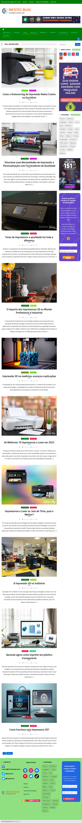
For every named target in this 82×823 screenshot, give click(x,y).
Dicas (25, 32)
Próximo (9, 753)
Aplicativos (6, 32)
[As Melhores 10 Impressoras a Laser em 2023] (29, 416)
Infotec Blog (26, 245)
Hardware (43, 32)
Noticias (33, 32)
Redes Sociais (63, 143)
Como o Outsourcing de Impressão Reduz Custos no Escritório (29, 96)
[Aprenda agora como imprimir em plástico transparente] (29, 628)
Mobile (76, 132)
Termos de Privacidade (42, 2)
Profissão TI (63, 32)
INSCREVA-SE (70, 799)
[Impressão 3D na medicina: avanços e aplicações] (29, 353)
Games (77, 129)
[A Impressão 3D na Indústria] (29, 557)
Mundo (62, 136)
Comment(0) (34, 102)
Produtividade (63, 139)
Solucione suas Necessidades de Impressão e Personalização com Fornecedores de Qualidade (29, 164)
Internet (52, 32)
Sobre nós (53, 2)
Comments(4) (35, 734)
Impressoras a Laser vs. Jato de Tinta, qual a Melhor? (29, 513)
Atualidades (25, 372)
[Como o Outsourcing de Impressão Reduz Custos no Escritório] (29, 68)
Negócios (33, 305)
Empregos (24, 90)
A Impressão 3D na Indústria (29, 583)
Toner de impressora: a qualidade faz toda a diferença (29, 239)
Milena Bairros (26, 381)
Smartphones (63, 146)
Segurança (73, 143)
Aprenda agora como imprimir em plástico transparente (29, 656)
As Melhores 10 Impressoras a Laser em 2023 (29, 442)
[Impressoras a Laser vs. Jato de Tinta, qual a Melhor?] (29, 485)
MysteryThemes (16, 821)
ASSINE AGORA (68, 257)
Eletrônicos (25, 158)
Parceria (31, 2)
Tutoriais (6, 36)
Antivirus (62, 119)
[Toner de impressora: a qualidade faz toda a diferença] (29, 211)
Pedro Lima (26, 102)
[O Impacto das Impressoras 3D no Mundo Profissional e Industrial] (29, 283)
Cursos (77, 122)
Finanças (16, 32)
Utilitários (32, 90)
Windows (62, 153)
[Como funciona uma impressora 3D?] (29, 703)
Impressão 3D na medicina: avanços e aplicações (29, 376)
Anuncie (25, 2)
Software (74, 32)
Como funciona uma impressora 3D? (29, 729)
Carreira (71, 122)
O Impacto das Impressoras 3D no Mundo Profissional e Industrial (29, 311)
